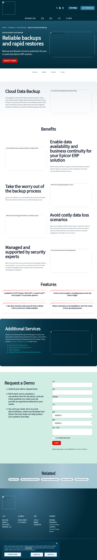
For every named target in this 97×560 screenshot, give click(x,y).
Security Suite (21, 27)
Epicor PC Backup (14, 350)
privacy (66, 449)
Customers (11, 27)
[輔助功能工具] (63, 8)
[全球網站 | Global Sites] (59, 8)
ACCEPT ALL (51, 554)
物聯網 (36, 522)
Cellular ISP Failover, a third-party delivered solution (25, 352)
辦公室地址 (6, 525)
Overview (34, 72)
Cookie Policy (28, 548)
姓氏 (53, 389)
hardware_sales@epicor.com (19, 341)
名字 (53, 381)
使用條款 (52, 520)
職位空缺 (5, 520)
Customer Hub (87, 8)
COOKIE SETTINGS (13, 554)
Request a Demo (10, 61)
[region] (31, 549)
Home (4, 27)
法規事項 (52, 527)
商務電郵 (55, 397)
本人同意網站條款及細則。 (64, 438)
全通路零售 (37, 525)
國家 (53, 420)
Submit (56, 443)
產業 (53, 412)
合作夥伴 (22, 520)
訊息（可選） (56, 428)
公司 (53, 404)
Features (53, 72)
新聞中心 (5, 522)
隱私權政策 (53, 522)
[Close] (57, 543)
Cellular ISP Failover (81, 479)
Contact (62, 72)
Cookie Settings (54, 525)
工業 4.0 (36, 520)
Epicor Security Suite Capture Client (20, 348)
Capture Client (14, 479)
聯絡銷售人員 (6, 527)
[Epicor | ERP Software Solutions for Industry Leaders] (8, 8)
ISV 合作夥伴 (22, 522)
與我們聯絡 (73, 8)
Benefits (44, 72)
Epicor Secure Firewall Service (18, 345)
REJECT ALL (37, 554)
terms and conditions (80, 449)
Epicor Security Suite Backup (50, 479)
